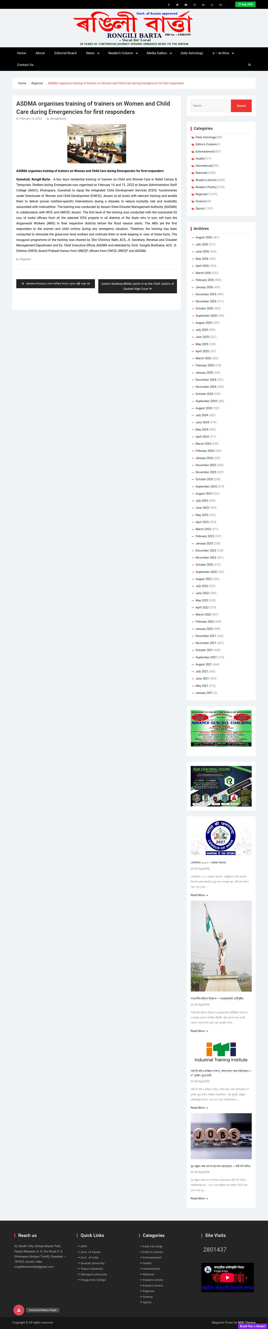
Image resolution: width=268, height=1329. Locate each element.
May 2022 (202, 600)
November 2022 (206, 557)
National (201, 173)
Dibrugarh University (94, 1274)
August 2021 (204, 664)
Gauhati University (93, 1263)
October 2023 (204, 479)
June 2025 (202, 337)
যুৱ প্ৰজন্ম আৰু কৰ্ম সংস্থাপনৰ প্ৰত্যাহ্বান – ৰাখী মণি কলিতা (221, 1166)
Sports (200, 208)
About (40, 53)
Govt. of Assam (91, 1252)
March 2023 (203, 529)
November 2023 (206, 472)
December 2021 (206, 636)
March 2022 (203, 614)
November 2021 (206, 643)
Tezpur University (92, 1268)
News (90, 53)
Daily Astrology (192, 53)
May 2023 (202, 515)
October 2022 (204, 564)
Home (21, 53)
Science (201, 201)
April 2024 (202, 436)
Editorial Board (65, 53)
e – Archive (221, 53)
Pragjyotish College (93, 1279)
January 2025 (204, 372)
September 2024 (206, 401)
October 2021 (204, 650)
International (204, 165)
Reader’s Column (120, 53)
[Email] (220, 5)
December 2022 (206, 550)
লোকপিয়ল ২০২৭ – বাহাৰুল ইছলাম (209, 862)
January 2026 (204, 287)
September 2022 (206, 572)
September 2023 (206, 486)
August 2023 (204, 493)
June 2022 (202, 593)
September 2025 (206, 315)
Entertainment (205, 151)
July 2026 (202, 244)
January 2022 (204, 629)
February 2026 (205, 280)
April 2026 (202, 266)
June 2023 (202, 507)
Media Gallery (157, 53)
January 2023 (204, 543)
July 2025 (202, 330)
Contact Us (25, 65)
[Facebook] (169, 5)
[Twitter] (177, 5)
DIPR (84, 1246)
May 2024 (202, 429)
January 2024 (204, 458)
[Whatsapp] (212, 5)
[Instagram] (195, 5)
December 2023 (206, 465)
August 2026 (204, 237)
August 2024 (204, 408)
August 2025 (204, 323)
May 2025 (202, 344)
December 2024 (206, 379)
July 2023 (202, 500)
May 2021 (202, 686)
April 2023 (202, 522)
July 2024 (202, 415)
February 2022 (205, 621)
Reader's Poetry (206, 187)
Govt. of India (89, 1257)
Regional (25, 259)
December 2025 (206, 294)
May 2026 (202, 259)
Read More (198, 895)
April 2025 (202, 351)
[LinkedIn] (203, 5)
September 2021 (206, 657)
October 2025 (204, 308)
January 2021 (204, 693)
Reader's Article (206, 180)
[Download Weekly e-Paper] (18, 1310)
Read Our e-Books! (253, 1326)
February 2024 (205, 451)
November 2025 (206, 301)
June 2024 (202, 422)
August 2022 (204, 579)
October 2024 (204, 394)
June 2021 (202, 678)
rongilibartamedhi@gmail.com (34, 1267)
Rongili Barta (58, 118)
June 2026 (202, 251)
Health (200, 158)
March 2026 (203, 273)
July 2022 (202, 586)
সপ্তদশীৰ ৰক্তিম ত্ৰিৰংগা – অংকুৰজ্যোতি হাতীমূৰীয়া (217, 998)
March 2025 (203, 358)
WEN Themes (247, 1322)
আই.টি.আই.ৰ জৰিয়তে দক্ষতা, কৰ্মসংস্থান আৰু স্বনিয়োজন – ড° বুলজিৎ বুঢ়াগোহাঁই (221, 1073)
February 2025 (205, 365)
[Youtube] (186, 5)
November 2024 (206, 387)
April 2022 (202, 607)
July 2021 (202, 671)
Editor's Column (206, 144)
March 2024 (203, 443)
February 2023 (205, 536)
